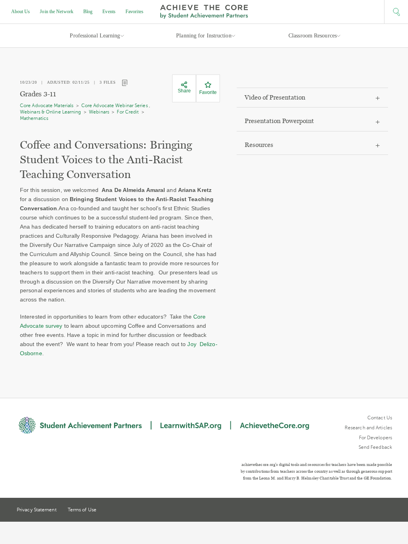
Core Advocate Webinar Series (114, 105)
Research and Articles (368, 428)
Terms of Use (82, 510)
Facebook (389, 510)
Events (109, 11)
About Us (20, 11)
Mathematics (34, 118)
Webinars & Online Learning (50, 112)
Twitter (359, 510)
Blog (87, 11)
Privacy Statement (37, 510)
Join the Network (56, 11)
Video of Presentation (275, 97)
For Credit (128, 112)
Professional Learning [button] (95, 36)
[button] (396, 12)
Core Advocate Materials (46, 105)
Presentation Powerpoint (279, 121)
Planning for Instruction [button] (203, 36)
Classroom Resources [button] (312, 36)
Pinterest (374, 510)
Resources (259, 145)
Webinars (99, 112)
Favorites (134, 11)
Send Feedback (375, 447)
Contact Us (379, 418)
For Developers (375, 437)
